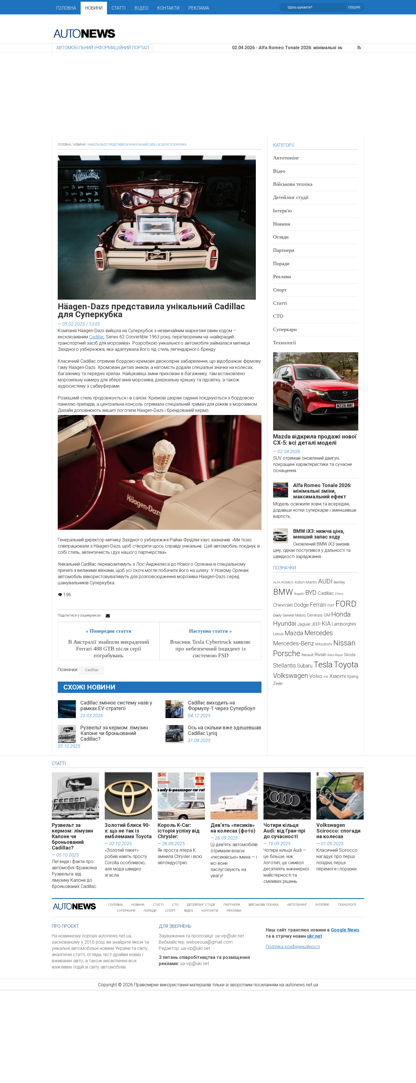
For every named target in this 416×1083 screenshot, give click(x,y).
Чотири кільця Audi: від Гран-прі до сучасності (284, 830)
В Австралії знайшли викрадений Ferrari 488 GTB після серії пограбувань (108, 648)
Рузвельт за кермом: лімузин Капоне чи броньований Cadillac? (114, 733)
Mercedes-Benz (293, 643)
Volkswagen (290, 676)
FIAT (330, 606)
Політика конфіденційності (293, 946)
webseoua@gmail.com (209, 942)
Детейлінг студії (290, 197)
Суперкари (285, 329)
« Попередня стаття (108, 631)
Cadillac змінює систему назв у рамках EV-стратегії (116, 705)
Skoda (349, 654)
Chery (339, 594)
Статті (118, 8)
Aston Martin (306, 582)
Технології (284, 342)
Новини (93, 8)
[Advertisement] (208, 94)
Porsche (286, 653)
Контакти (168, 8)
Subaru (304, 666)
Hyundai (284, 623)
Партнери (283, 250)
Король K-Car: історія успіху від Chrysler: (179, 830)
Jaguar (303, 624)
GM (327, 615)
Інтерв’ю (322, 905)
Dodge (301, 605)
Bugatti (299, 594)
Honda (341, 614)
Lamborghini (344, 624)
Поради (281, 263)
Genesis (315, 615)
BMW (283, 592)
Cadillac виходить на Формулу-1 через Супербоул (221, 705)
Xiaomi (337, 676)
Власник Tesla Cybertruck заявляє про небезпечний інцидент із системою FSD (210, 648)
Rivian (320, 654)
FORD (345, 604)
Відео (141, 8)
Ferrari (318, 604)
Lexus (278, 634)
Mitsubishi (323, 644)
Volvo (315, 676)
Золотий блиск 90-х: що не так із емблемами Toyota (128, 830)
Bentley (339, 582)
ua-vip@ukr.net (229, 936)
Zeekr (278, 683)
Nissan (344, 643)
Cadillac (97, 337)
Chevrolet (283, 605)
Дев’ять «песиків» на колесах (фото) (233, 828)
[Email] (108, 616)
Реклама (198, 8)
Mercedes (319, 633)
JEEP (316, 624)
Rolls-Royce (335, 655)
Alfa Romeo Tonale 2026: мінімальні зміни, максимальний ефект (322, 491)
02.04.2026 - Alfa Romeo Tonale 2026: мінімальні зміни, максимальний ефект (280, 47)
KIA (326, 623)
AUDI (325, 581)
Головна (66, 8)
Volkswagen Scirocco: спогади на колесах (338, 830)
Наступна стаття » (210, 631)
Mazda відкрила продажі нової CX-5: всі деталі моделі (315, 439)
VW (325, 677)
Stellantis (284, 665)
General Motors (294, 615)
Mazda (294, 633)
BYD (311, 592)
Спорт (280, 290)
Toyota (346, 664)
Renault (307, 655)
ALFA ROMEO (283, 582)
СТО (278, 316)
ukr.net (314, 936)
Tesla (323, 664)
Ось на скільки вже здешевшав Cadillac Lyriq (224, 730)
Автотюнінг (286, 158)
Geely (277, 615)
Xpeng (352, 676)
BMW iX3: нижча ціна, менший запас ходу (318, 534)
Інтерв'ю (282, 210)
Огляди (281, 237)
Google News (345, 930)
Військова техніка (292, 184)
